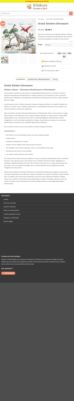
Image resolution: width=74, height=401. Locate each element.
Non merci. (19, 346)
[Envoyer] (71, 13)
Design (40, 44)
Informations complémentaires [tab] (39, 79)
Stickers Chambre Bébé (55, 19)
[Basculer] (39, 62)
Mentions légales (8, 221)
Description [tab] (20, 79)
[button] (2, 6)
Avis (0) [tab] (55, 79)
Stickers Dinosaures (28, 172)
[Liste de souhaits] (72, 7)
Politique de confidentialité (11, 218)
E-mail (25, 242)
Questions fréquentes (10, 206)
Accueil (41, 19)
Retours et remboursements (11, 210)
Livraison (6, 199)
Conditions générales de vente (12, 214)
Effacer (71, 41)
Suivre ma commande (10, 203)
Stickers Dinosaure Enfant (47, 161)
